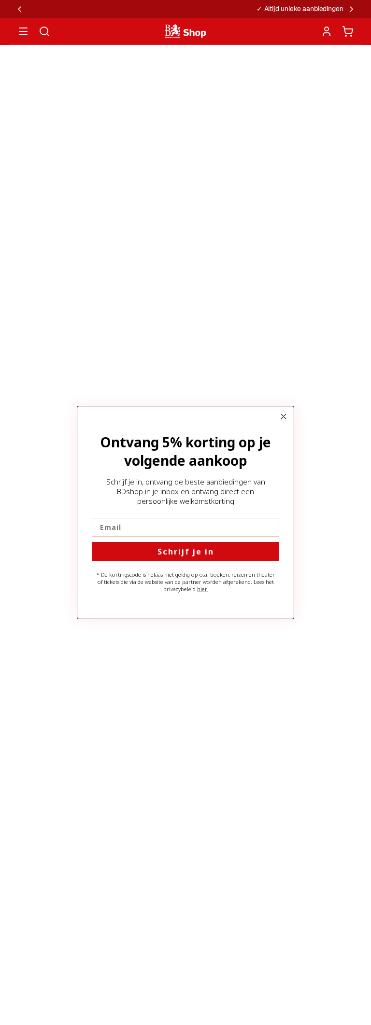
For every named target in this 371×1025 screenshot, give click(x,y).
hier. (202, 589)
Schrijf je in (185, 551)
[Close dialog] (283, 416)
